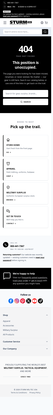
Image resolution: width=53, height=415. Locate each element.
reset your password (10, 16)
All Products (8, 334)
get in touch (37, 280)
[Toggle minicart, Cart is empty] (46, 23)
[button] (25, 315)
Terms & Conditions (19, 392)
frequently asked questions (34, 277)
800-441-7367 (17, 246)
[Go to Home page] (23, 22)
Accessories (8, 325)
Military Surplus (10, 330)
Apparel (6, 321)
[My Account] (42, 23)
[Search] (45, 31)
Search (27, 102)
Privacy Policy (34, 392)
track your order (20, 280)
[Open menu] (5, 23)
